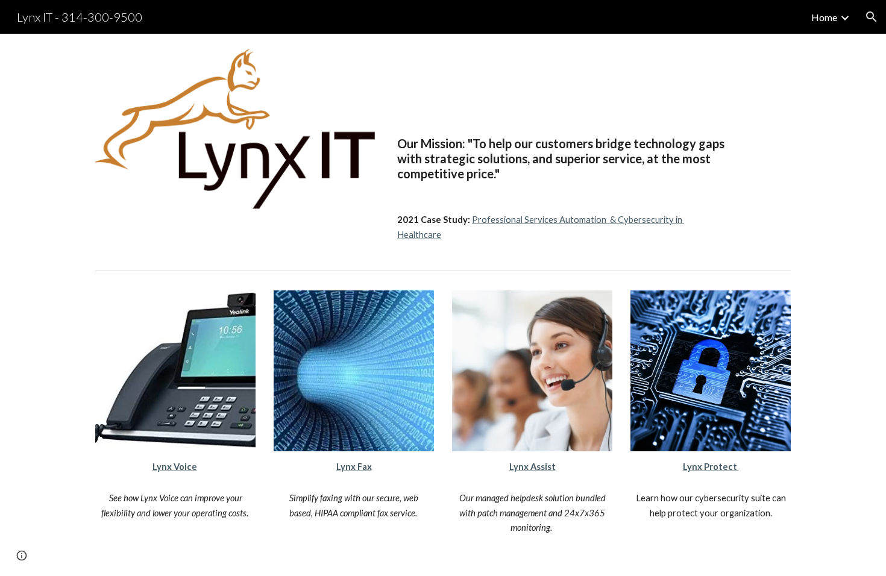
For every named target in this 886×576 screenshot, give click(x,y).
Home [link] (824, 17)
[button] (871, 16)
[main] (561, 119)
